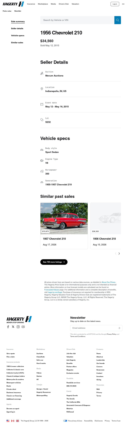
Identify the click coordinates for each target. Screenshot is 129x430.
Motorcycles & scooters (15, 379)
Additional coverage (14, 399)
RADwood (70, 412)
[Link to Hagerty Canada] (12, 421)
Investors (99, 376)
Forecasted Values (51, 290)
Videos (39, 373)
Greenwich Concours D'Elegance (78, 405)
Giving (98, 379)
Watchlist (17, 11)
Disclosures (99, 421)
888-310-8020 (71, 386)
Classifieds (41, 357)
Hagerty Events (72, 395)
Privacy (99, 392)
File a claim (11, 357)
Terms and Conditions (77, 336)
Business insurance (14, 392)
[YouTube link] (23, 326)
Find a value (7, 11)
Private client (11, 389)
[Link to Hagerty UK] (17, 421)
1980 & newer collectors (15, 366)
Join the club (71, 353)
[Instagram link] (18, 326)
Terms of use (116, 421)
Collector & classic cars (15, 369)
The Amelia (71, 399)
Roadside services (73, 382)
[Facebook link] (8, 326)
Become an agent (13, 408)
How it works (41, 363)
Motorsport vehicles (14, 382)
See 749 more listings (52, 262)
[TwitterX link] (13, 326)
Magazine (70, 370)
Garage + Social (42, 389)
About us (99, 357)
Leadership (100, 360)
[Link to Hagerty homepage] (19, 319)
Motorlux (70, 408)
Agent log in (11, 412)
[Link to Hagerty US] (8, 421)
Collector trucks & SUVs (15, 373)
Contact (99, 373)
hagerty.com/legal (55, 292)
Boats (9, 386)
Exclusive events (73, 373)
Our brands (100, 363)
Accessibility (88, 421)
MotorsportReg (42, 395)
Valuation (70, 357)
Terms (98, 396)
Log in (115, 4)
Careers (99, 366)
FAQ (98, 389)
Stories (39, 376)
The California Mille (73, 402)
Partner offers (72, 366)
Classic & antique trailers (16, 376)
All (37, 379)
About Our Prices (108, 282)
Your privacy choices (75, 421)
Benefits (70, 363)
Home (98, 353)
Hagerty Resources (44, 392)
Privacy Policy (111, 334)
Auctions (40, 353)
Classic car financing (14, 396)
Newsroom (100, 370)
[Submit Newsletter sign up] (119, 328)
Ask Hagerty (71, 360)
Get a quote (11, 353)
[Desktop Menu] (123, 4)
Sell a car (40, 360)
